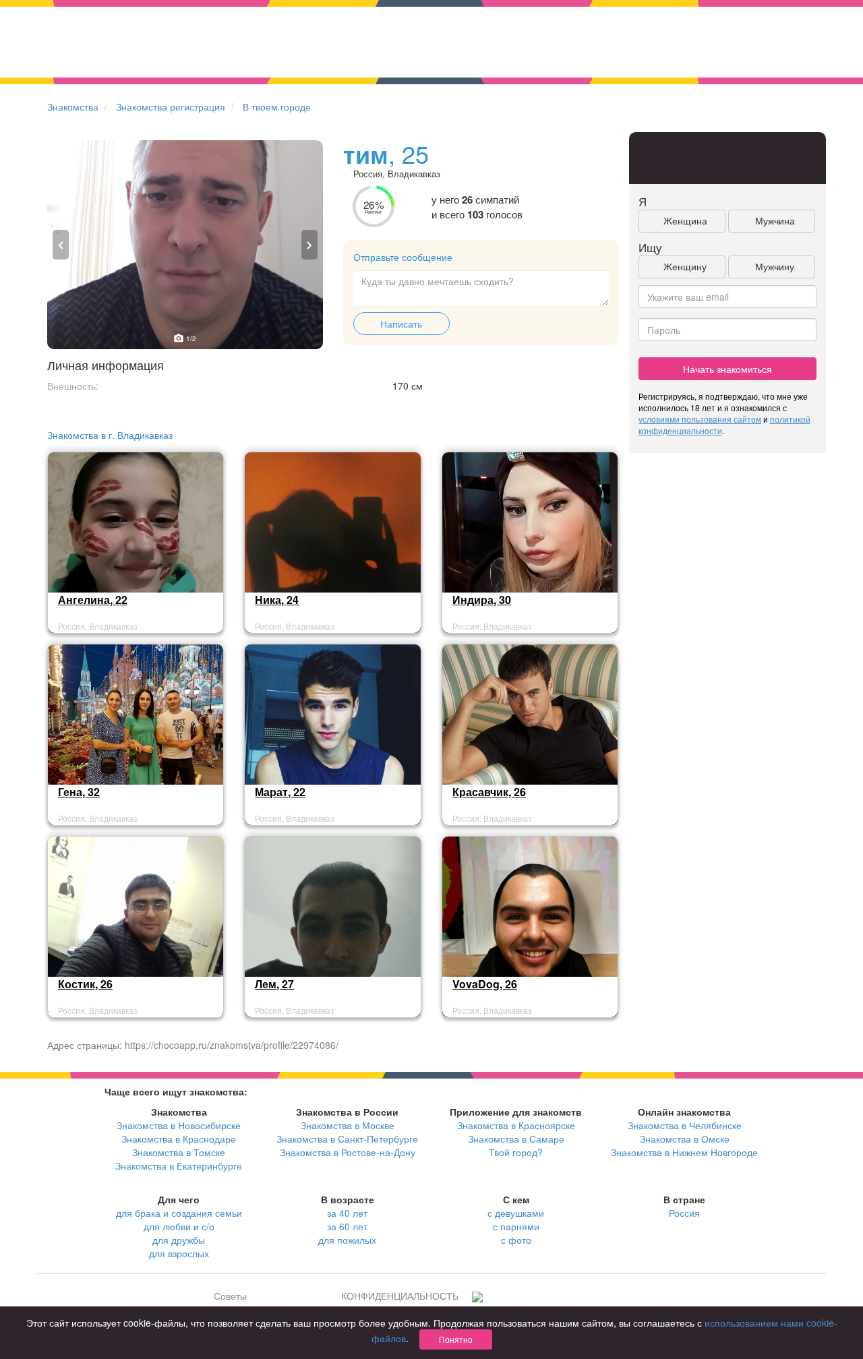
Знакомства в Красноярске (516, 1125)
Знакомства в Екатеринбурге (178, 1165)
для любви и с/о (179, 1226)
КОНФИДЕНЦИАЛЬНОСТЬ (399, 1295)
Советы (230, 1295)
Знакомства (72, 106)
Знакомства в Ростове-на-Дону (347, 1152)
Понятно (456, 1339)
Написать (401, 323)
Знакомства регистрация (170, 106)
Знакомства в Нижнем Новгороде (684, 1152)
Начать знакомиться (727, 368)
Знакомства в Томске (178, 1152)
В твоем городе (277, 106)
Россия (684, 1212)
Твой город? (516, 1152)
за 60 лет (347, 1226)
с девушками (515, 1212)
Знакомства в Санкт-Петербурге (347, 1138)
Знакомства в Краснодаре (178, 1138)
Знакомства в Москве (347, 1125)
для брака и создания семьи (179, 1212)
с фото (516, 1239)
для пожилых (347, 1239)
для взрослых (179, 1253)
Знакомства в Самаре (516, 1138)
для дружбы (178, 1239)
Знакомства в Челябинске (685, 1125)
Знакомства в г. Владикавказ (110, 435)
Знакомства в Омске (685, 1138)
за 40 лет (347, 1212)
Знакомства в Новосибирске (179, 1125)
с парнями (516, 1226)
